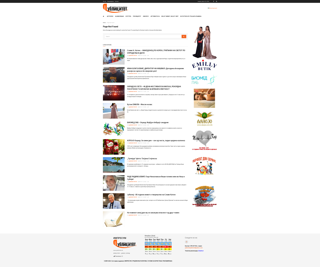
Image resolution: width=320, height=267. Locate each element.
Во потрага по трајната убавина (190, 16)
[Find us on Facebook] (213, 1)
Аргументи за (155, 16)
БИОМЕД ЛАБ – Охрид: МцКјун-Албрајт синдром (147, 122)
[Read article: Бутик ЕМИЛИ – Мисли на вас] (114, 111)
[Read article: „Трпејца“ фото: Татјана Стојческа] (114, 165)
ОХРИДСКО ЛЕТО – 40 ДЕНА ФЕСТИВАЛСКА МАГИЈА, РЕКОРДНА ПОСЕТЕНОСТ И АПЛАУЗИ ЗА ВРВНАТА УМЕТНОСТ (154, 87)
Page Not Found (110, 22)
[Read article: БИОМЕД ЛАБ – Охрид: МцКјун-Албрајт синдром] (114, 129)
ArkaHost (201, 250)
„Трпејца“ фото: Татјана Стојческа (142, 158)
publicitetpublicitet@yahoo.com (194, 247)
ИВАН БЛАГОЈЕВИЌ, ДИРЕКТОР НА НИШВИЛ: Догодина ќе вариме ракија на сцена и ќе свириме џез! (155, 69)
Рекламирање (110, 1)
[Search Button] (216, 1)
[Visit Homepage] (115, 8)
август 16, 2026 (142, 215)
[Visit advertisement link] (212, 8)
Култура (128, 16)
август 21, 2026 (142, 91)
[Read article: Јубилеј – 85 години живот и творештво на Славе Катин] (114, 201)
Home (104, 22)
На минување (119, 16)
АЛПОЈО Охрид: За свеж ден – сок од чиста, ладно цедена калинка (156, 140)
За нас (104, 1)
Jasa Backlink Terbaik (198, 254)
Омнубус (146, 16)
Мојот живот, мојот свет (169, 16)
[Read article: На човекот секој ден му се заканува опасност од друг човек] (114, 219)
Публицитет (137, 16)
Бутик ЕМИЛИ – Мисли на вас (139, 104)
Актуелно (110, 16)
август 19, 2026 (142, 107)
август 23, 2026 (142, 55)
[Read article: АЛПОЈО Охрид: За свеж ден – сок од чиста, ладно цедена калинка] (114, 147)
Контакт (117, 1)
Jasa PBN (188, 254)
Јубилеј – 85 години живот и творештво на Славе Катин (151, 194)
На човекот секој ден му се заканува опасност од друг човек (153, 212)
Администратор (132, 55)
